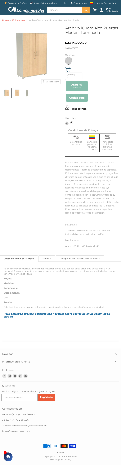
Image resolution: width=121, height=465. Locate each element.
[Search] (86, 10)
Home (5, 20)
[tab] (19, 258)
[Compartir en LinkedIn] (67, 123)
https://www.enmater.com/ (16, 431)
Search (60, 452)
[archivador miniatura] (6, 93)
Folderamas (18, 20)
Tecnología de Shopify (60, 460)
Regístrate (46, 397)
